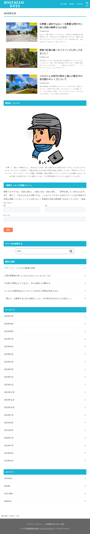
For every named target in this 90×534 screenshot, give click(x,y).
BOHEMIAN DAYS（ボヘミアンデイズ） (40, 528)
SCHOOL (80, 4)
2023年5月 (9, 354)
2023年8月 (9, 331)
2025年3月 (9, 316)
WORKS (71, 4)
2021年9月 (9, 423)
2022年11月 (9, 400)
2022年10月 (9, 407)
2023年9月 (9, 324)
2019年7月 (9, 445)
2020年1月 (9, 438)
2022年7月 (9, 415)
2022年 (11, 516)
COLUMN (64, 4)
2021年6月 (9, 430)
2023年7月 (9, 339)
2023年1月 (9, 385)
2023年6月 (9, 346)
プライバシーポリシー (35, 524)
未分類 (7, 486)
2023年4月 (9, 362)
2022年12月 (9, 392)
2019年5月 (9, 461)
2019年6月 (9, 453)
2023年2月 (9, 377)
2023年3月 (9, 369)
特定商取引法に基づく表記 (55, 524)
